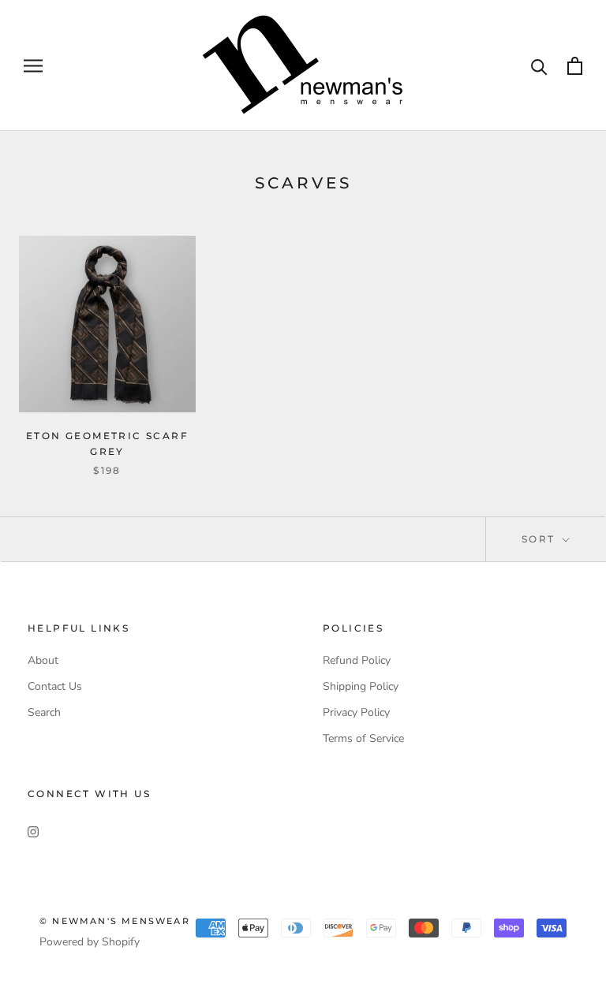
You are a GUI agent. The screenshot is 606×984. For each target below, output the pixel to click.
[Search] (539, 66)
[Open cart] (574, 66)
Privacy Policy (356, 712)
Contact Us (55, 686)
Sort (540, 539)
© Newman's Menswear (114, 920)
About (43, 660)
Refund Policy (357, 660)
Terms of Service (363, 738)
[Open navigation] (33, 66)
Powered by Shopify (89, 941)
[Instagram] (33, 831)
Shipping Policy (360, 686)
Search (44, 712)
